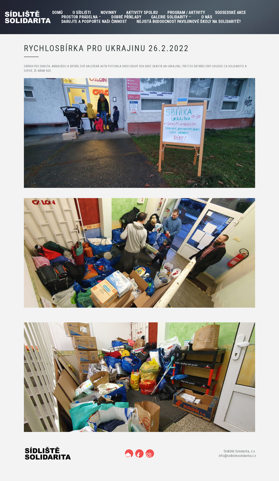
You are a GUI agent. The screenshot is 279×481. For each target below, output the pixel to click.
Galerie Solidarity (169, 17)
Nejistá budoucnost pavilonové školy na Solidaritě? (189, 21)
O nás (206, 17)
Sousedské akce (230, 12)
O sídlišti (82, 12)
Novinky (109, 12)
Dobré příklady (126, 17)
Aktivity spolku (142, 12)
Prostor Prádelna (79, 17)
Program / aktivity (186, 12)
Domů (57, 12)
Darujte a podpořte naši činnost (94, 21)
